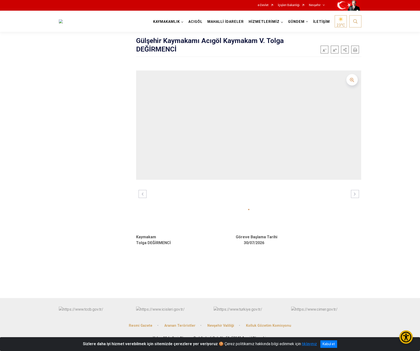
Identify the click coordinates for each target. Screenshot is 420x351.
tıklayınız (309, 344)
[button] (345, 49)
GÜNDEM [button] (296, 22)
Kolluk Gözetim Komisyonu (268, 326)
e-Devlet (263, 5)
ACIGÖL (195, 22)
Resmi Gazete (140, 326)
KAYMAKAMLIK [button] (166, 22)
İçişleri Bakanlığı (289, 5)
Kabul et (329, 344)
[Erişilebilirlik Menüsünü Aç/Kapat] (406, 337)
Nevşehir (315, 5)
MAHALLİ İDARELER (225, 22)
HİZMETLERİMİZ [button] (264, 22)
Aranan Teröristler (179, 326)
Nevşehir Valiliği (220, 326)
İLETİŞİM (321, 22)
